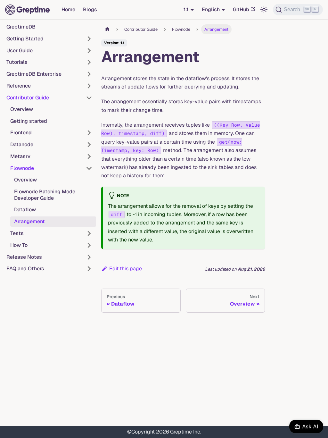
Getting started (28, 121)
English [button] (211, 9)
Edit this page (125, 268)
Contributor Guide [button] (27, 97)
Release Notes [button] (24, 257)
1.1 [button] (186, 9)
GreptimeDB (21, 26)
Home (68, 9)
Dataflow (25, 209)
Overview (21, 109)
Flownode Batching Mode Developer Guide (44, 194)
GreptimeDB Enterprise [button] (34, 74)
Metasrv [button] (20, 156)
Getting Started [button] (25, 38)
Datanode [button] (21, 144)
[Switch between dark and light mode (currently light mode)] (264, 9)
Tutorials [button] (17, 62)
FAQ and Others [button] (25, 268)
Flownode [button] (22, 168)
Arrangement (29, 221)
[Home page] (107, 29)
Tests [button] (17, 233)
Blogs (90, 9)
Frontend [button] (21, 132)
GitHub (241, 9)
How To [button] (19, 245)
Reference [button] (18, 85)
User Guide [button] (19, 50)
